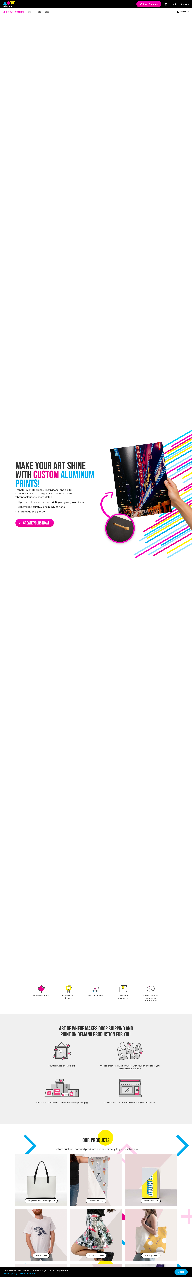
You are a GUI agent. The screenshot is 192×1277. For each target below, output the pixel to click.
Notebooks (149, 1201)
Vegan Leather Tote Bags (39, 1201)
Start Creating (150, 4)
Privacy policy (10, 1273)
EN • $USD (185, 11)
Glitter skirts (94, 1255)
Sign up (185, 4)
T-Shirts (39, 1255)
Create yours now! (33, 523)
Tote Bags (148, 1255)
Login (174, 4)
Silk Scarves (94, 1201)
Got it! (181, 1271)
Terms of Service (27, 1273)
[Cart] (166, 4)
